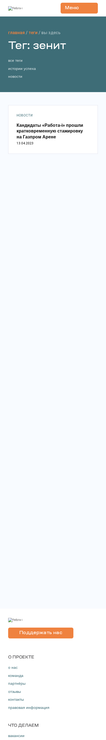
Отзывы (14, 691)
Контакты (16, 699)
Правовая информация (28, 707)
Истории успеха (22, 68)
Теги (33, 32)
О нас (13, 667)
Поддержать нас (40, 633)
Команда (15, 675)
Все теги (15, 60)
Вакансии (16, 735)
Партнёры (17, 683)
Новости (15, 76)
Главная (16, 32)
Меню (72, 8)
